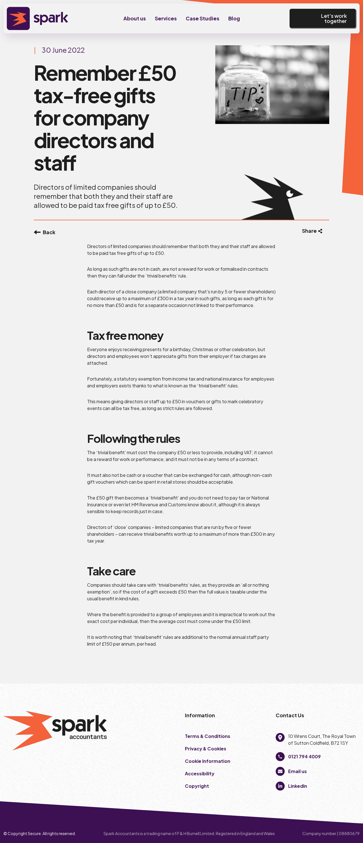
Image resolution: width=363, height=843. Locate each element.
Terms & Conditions (207, 736)
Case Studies (202, 18)
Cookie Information (207, 761)
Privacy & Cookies (206, 749)
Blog (234, 18)
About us (134, 18)
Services (166, 18)
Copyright (197, 786)
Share (309, 230)
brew (288, 833)
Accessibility (199, 773)
